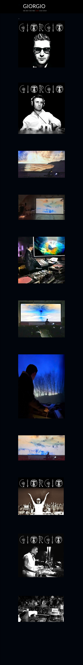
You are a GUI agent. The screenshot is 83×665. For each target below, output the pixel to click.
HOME (24, 10)
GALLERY (37, 10)
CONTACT (45, 10)
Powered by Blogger (42, 660)
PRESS (33, 10)
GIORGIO (34, 6)
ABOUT (27, 10)
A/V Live (40, 10)
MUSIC (30, 10)
